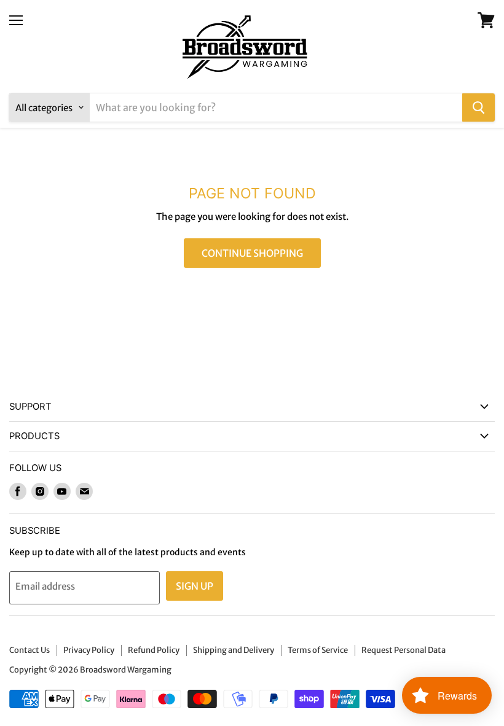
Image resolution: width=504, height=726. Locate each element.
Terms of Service (318, 650)
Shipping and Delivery (233, 650)
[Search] (478, 107)
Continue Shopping (252, 253)
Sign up (194, 586)
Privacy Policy (88, 650)
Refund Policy (153, 650)
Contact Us (29, 650)
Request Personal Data (403, 650)
